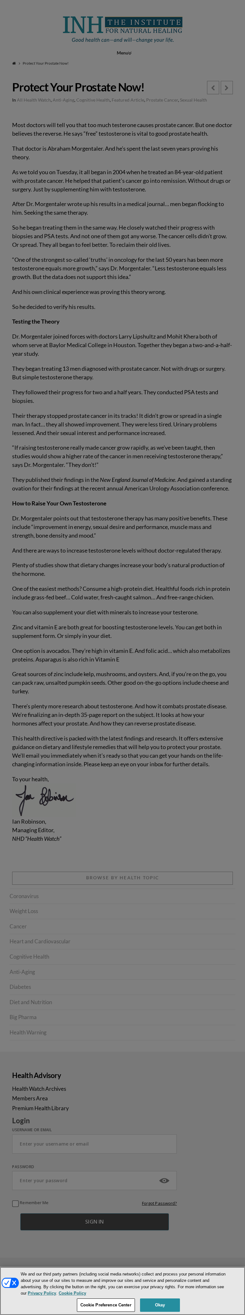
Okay (160, 1305)
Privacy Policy (42, 1293)
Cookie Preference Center (105, 1305)
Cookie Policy (72, 1293)
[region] (122, 1291)
